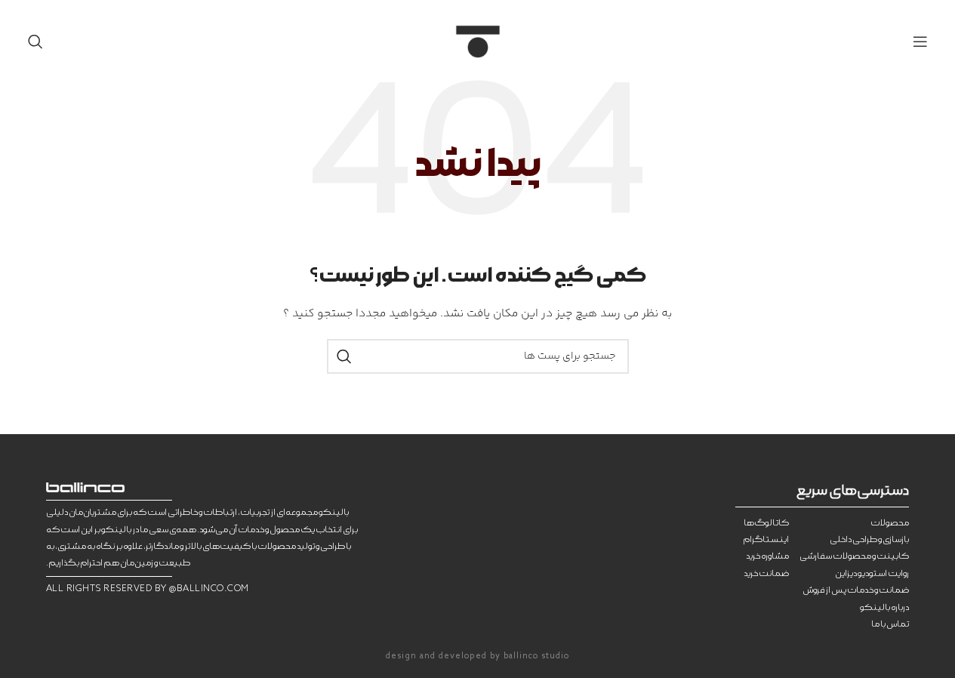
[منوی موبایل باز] (920, 41)
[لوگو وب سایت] (478, 41)
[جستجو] (35, 41)
